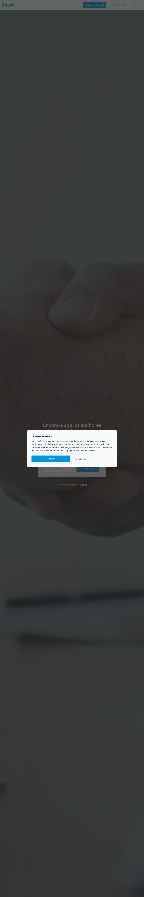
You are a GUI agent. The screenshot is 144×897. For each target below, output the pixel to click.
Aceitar (51, 459)
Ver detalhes (80, 458)
